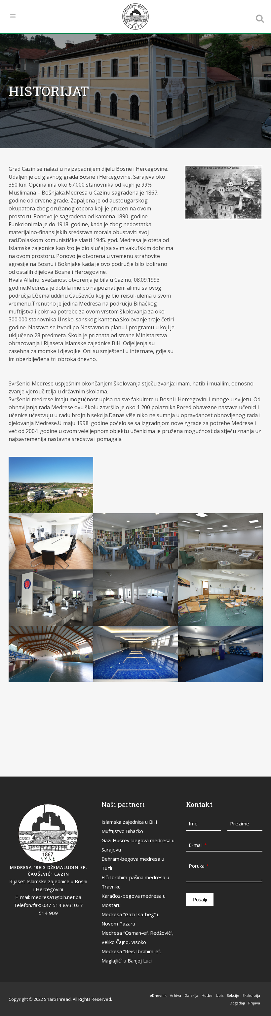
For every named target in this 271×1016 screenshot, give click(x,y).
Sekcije (233, 995)
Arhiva (175, 995)
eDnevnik (158, 995)
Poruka (199, 865)
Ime (193, 823)
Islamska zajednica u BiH (129, 821)
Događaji (237, 1002)
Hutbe (207, 995)
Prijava (254, 1002)
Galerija (191, 995)
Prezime (239, 823)
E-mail (198, 845)
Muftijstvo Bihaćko (122, 831)
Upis (219, 995)
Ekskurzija (251, 995)
